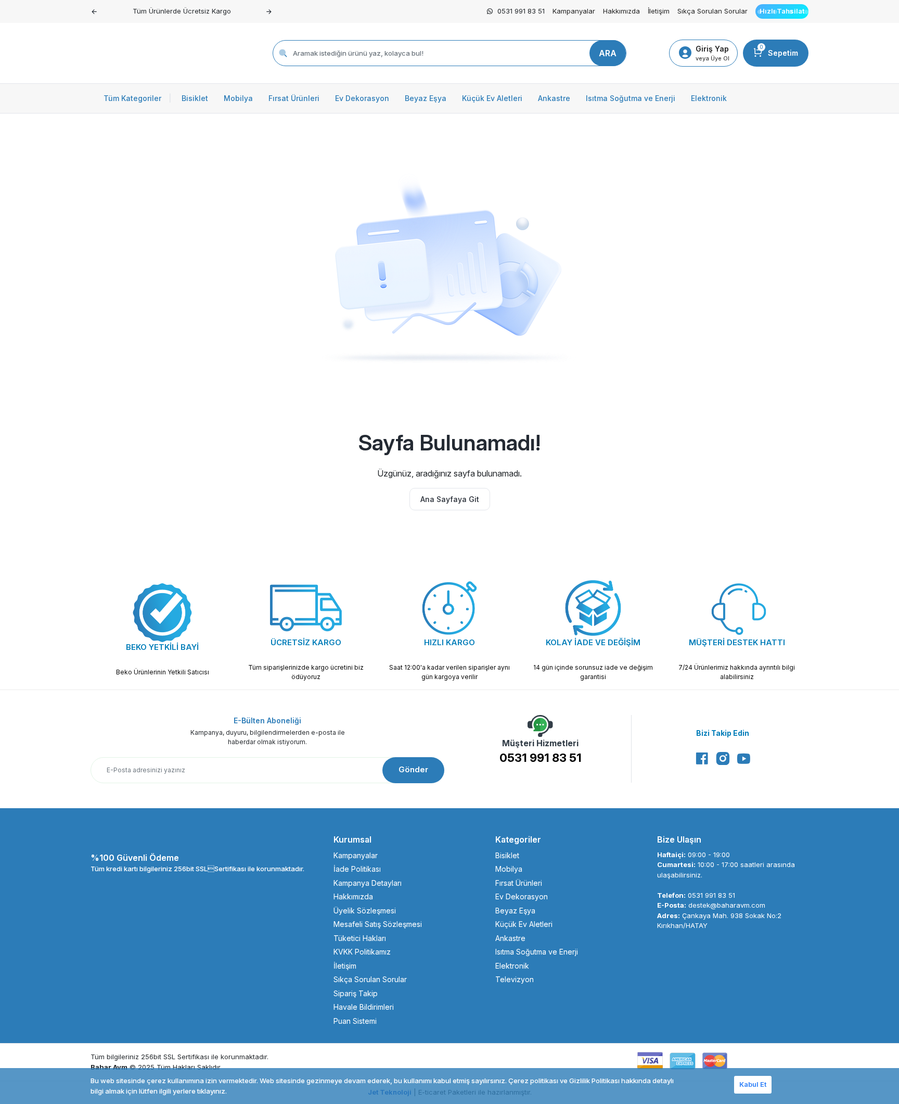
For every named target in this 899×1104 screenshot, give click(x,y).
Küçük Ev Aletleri (524, 924)
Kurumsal (352, 839)
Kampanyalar (574, 11)
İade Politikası (357, 868)
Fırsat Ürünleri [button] (293, 98)
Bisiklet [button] (195, 98)
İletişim (659, 11)
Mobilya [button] (238, 98)
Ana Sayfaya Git (449, 499)
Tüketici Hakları (359, 938)
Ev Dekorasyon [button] (362, 98)
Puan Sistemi (355, 1021)
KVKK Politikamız (362, 951)
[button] (94, 11)
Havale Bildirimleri (363, 1006)
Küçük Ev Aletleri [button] (492, 98)
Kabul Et (752, 1084)
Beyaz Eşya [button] (425, 98)
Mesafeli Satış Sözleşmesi (377, 924)
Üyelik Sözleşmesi (364, 910)
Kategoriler (518, 839)
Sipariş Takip (355, 993)
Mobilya (508, 868)
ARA (608, 53)
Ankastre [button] (554, 98)
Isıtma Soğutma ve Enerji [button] (630, 98)
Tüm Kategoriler (138, 98)
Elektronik (512, 965)
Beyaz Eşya (515, 910)
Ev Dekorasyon (521, 896)
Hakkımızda (621, 11)
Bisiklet (507, 855)
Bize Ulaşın (679, 839)
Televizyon (514, 979)
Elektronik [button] (709, 98)
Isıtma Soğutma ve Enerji (536, 951)
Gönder (413, 769)
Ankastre (510, 938)
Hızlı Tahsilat (782, 11)
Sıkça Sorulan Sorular (712, 11)
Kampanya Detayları (367, 883)
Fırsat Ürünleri (518, 883)
